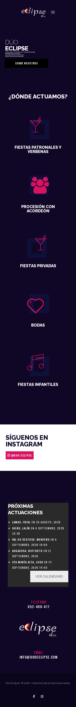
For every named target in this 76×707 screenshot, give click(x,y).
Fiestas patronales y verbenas (38, 149)
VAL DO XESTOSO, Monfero (31, 539)
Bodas (38, 325)
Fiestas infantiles (38, 384)
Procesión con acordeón (38, 209)
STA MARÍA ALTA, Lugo (27, 562)
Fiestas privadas (38, 266)
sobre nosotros (26, 63)
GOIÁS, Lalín (21, 528)
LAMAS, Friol (21, 522)
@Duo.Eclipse (21, 455)
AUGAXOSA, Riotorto (27, 551)
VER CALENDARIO (49, 576)
